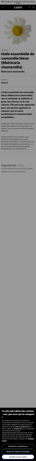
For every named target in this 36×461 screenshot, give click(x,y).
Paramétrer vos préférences (18, 446)
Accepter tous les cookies (18, 457)
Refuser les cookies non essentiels (18, 451)
